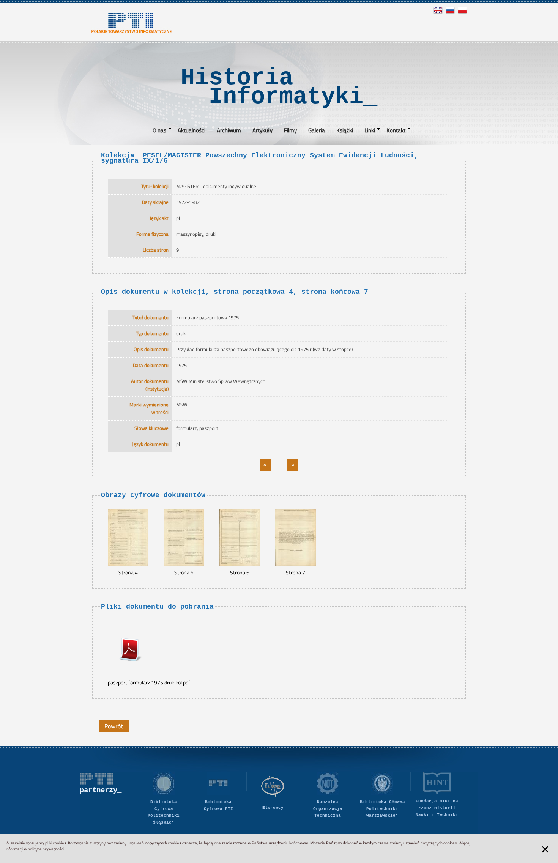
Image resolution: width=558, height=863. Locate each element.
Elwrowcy (273, 807)
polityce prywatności (46, 849)
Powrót (113, 726)
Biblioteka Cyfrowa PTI (218, 805)
